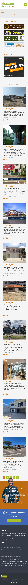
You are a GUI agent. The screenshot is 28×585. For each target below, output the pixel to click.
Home (9, 14)
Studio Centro (20, 561)
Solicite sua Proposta (14, 502)
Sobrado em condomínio (10, 561)
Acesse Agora (14, 520)
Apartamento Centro (16, 556)
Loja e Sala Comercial (21, 563)
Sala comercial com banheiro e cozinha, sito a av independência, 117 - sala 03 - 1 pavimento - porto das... (14, 269)
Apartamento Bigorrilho (9, 559)
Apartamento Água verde (6, 556)
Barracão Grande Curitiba (6, 565)
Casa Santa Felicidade (11, 563)
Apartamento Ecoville (15, 558)
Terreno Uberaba (16, 565)
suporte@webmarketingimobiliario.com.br (12, 549)
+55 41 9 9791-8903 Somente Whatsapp (12, 547)
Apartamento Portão (5, 558)
